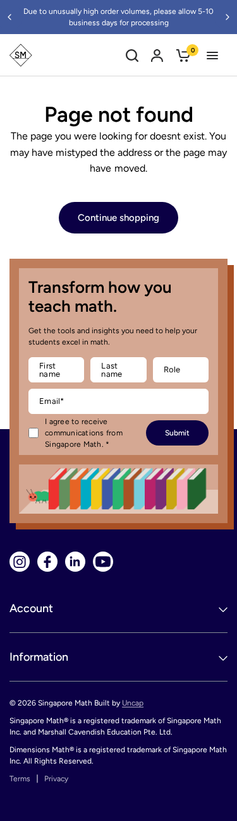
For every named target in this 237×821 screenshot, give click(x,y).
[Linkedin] (75, 562)
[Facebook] (47, 562)
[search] (132, 55)
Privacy (56, 778)
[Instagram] (19, 562)
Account (31, 608)
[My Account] (157, 55)
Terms (19, 778)
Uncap (132, 703)
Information (38, 657)
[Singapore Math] (20, 55)
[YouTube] (103, 562)
